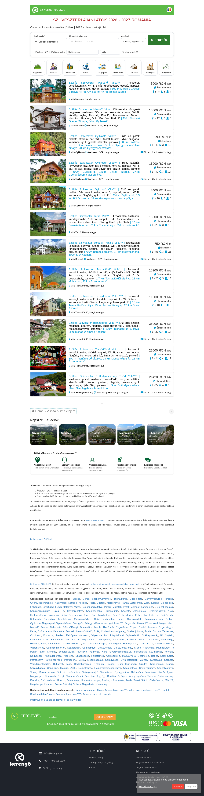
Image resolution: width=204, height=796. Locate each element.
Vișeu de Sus (99, 635)
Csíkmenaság (165, 676)
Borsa (86, 598)
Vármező (94, 651)
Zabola (97, 627)
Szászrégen (73, 647)
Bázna (154, 655)
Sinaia (169, 664)
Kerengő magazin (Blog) (100, 762)
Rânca (125, 602)
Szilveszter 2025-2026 (40, 584)
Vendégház (90, 690)
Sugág (33, 672)
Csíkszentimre (147, 668)
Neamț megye (89, 232)
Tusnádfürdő (120, 598)
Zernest (135, 607)
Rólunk (91, 767)
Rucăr (161, 672)
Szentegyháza (94, 611)
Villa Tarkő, (76, 232)
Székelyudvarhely (101, 598)
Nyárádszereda (53, 655)
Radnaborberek (82, 664)
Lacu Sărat (166, 655)
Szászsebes (82, 655)
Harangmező (130, 643)
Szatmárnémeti (74, 676)
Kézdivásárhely (135, 639)
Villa (131, 690)
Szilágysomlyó (90, 672)
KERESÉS (161, 40)
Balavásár (89, 676)
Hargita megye (92, 99)
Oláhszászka (146, 643)
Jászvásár (50, 676)
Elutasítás (178, 786)
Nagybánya (36, 684)
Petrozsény (36, 659)
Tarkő (137, 680)
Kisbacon (48, 635)
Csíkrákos (49, 619)
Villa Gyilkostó (77, 152)
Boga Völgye (166, 627)
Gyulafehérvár (63, 623)
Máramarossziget (103, 623)
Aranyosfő (148, 647)
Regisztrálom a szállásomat (150, 762)
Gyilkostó (35, 623)
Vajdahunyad (37, 647)
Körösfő (169, 651)
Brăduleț (67, 684)
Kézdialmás (155, 651)
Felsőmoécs (57, 639)
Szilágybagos (37, 668)
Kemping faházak (92, 694)
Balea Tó (58, 611)
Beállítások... (146, 786)
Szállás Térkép (95, 757)
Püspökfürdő (117, 635)
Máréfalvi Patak (121, 607)
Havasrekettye (75, 611)
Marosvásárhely (82, 619)
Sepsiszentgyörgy (40, 611)
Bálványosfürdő (153, 598)
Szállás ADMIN (143, 757)
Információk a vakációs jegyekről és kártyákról (55, 699)
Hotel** (156, 690)
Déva (33, 631)
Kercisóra (58, 631)
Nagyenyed (48, 623)
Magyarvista (129, 655)
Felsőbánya (140, 651)
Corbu (82, 659)
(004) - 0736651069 (54, 761)
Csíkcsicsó (167, 602)
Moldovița (127, 615)
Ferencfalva (75, 615)
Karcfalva (81, 651)
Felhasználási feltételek (148, 772)
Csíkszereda (45, 631)
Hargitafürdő (111, 611)
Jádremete (55, 627)
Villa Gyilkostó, (78, 205)
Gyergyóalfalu (134, 619)
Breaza (111, 664)
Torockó (168, 598)
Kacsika (34, 680)
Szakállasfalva (165, 668)
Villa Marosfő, (77, 99)
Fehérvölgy (141, 615)
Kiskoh (140, 623)
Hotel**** (76, 694)
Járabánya (150, 672)
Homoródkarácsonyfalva (107, 668)
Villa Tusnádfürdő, (79, 285)
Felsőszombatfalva (92, 607)
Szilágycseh (111, 659)
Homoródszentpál (90, 680)
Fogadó (107, 694)
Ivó (84, 643)
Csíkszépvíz (113, 655)
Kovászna (53, 615)
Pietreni (61, 672)
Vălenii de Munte (164, 643)
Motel (100, 690)
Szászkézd (106, 672)
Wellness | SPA (42, 52)
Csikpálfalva (152, 639)
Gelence (34, 643)
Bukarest (58, 664)
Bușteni (101, 602)
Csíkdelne (52, 668)
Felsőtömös (97, 655)
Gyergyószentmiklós (41, 602)
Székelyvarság (150, 635)
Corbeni (105, 631)
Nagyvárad (61, 602)
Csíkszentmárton (55, 647)
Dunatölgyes (114, 643)
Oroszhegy (167, 639)
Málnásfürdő (163, 647)
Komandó (84, 635)
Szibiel (169, 619)
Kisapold (48, 684)
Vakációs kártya (58, 52)
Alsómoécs (137, 672)
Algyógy (101, 676)
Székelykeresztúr (87, 639)
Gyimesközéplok (164, 607)
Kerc (104, 651)
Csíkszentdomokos (104, 619)
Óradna (143, 664)
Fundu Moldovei (64, 607)
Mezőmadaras (95, 659)
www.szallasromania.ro (96, 520)
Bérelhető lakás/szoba (42, 694)
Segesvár (130, 623)
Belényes (122, 676)
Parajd (107, 607)
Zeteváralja (136, 602)
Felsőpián (71, 635)
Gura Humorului (126, 664)
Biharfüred (48, 607)
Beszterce (143, 655)
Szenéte (168, 659)
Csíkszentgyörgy (123, 647)
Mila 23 (169, 680)
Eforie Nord (151, 623)
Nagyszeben (166, 623)
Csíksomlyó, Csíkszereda (97, 647)
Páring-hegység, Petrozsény (60, 659)
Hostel (165, 690)
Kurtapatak (156, 659)
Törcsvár (71, 639)
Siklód (137, 647)
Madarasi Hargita (96, 643)
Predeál (60, 635)
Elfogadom (191, 786)
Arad (170, 611)
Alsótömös (108, 627)
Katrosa (72, 602)
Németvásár (117, 680)
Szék (96, 631)
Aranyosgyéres (137, 676)
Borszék (70, 631)
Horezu (61, 680)
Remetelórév (85, 668)
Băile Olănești (70, 627)
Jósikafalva (139, 611)
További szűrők (128, 52)
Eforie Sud (90, 615)
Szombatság (130, 668)
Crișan (133, 627)
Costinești (35, 635)
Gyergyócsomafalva (120, 651)
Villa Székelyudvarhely (82, 392)
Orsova (157, 631)
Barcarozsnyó (47, 672)
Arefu (73, 668)
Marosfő (34, 627)
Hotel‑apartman (143, 690)
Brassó (76, 598)
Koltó (44, 643)
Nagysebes (36, 655)
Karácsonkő (156, 664)
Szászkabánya (157, 611)
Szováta (125, 611)
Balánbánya (73, 680)
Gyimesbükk (133, 635)
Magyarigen (36, 676)
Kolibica (83, 602)
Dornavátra (86, 627)
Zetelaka (152, 627)
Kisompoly (101, 684)
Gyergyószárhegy (82, 623)
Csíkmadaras (48, 680)
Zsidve (105, 680)
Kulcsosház (111, 690)
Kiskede (51, 651)
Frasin (58, 684)
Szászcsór (54, 643)
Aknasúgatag (118, 631)
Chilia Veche (156, 680)
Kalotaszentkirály (154, 619)
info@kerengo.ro (53, 753)
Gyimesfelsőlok (129, 659)
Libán (64, 615)
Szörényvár (167, 615)
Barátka (111, 676)
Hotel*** (123, 690)
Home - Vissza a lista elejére (55, 411)
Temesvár (167, 631)
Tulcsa (44, 627)
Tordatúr (151, 676)
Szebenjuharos (135, 631)
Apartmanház (63, 694)
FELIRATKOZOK (104, 717)
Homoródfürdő (84, 631)
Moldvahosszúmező (109, 615)
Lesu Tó (118, 623)
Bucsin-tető (136, 598)
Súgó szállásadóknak (147, 767)
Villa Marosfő (77, 125)
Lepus (121, 619)
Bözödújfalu (166, 635)
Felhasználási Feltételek (41, 539)
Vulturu (77, 684)
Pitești (61, 676)
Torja (68, 664)
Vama (77, 607)
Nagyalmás (88, 684)
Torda (148, 631)
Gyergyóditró (122, 672)
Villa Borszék (77, 259)
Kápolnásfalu (65, 619)
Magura (64, 668)
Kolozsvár (35, 619)
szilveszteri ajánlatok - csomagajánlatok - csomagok (115, 584)
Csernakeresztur (39, 639)
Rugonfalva (122, 627)
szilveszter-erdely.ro (52, 9)
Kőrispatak (104, 639)
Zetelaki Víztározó (71, 643)
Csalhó (142, 627)
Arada (129, 680)
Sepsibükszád (66, 651)
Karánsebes (73, 672)
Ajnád (170, 672)
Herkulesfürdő (38, 615)
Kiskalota (99, 664)
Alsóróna (68, 655)
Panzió (78, 690)
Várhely (144, 659)
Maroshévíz (113, 602)
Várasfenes (119, 639)
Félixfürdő (35, 607)
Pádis (92, 602)
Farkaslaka (147, 607)
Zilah (146, 602)
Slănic (144, 680)
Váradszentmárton (40, 664)
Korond (155, 602)
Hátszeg (153, 615)
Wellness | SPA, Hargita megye (102, 125)
